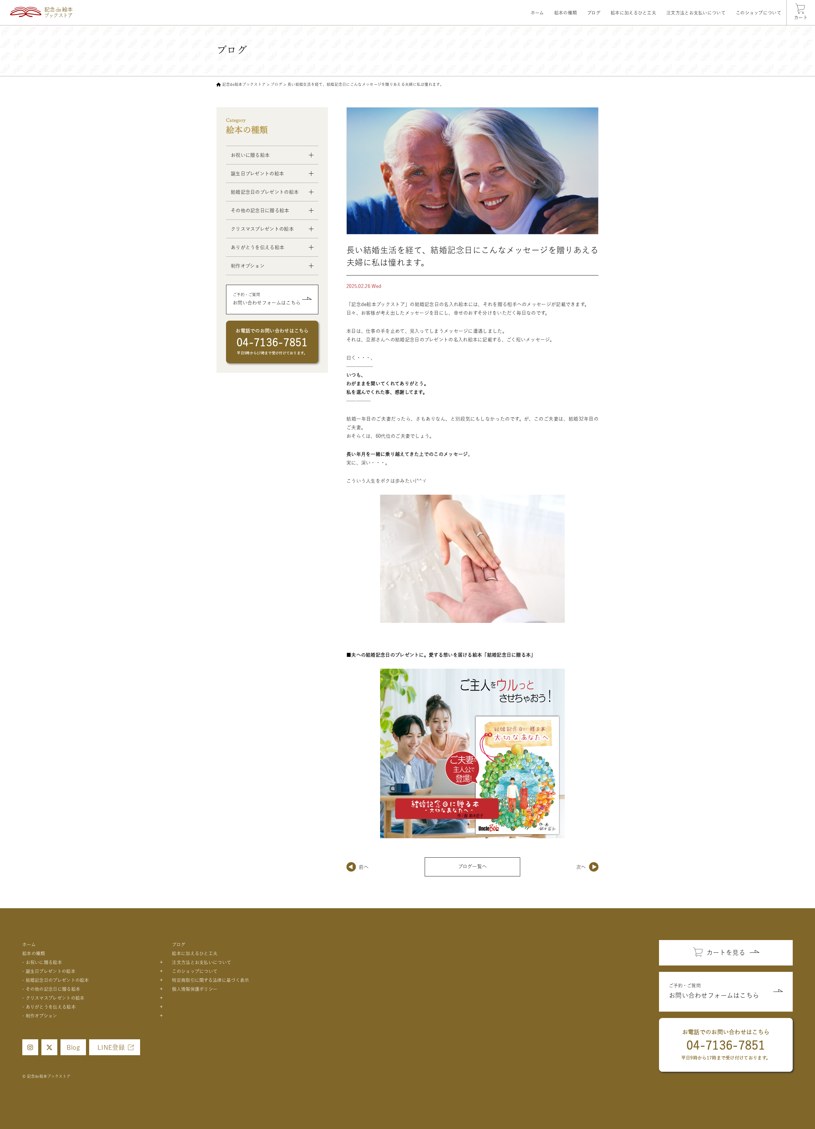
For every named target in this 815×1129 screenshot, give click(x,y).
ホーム (537, 12)
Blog (73, 1047)
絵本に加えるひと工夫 (633, 12)
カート (801, 17)
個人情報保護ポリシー (194, 989)
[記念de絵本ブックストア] (41, 12)
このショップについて (758, 12)
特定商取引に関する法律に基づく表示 (210, 980)
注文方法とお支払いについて (696, 12)
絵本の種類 (565, 12)
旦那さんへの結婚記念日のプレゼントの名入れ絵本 (422, 339)
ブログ (593, 12)
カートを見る (725, 952)
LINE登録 (111, 1047)
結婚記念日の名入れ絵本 (441, 304)
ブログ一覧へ (472, 866)
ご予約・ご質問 (267, 299)
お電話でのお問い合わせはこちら (272, 341)
